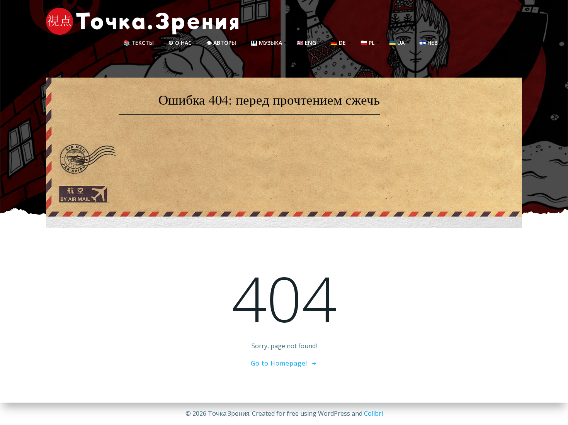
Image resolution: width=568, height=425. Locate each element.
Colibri (373, 413)
